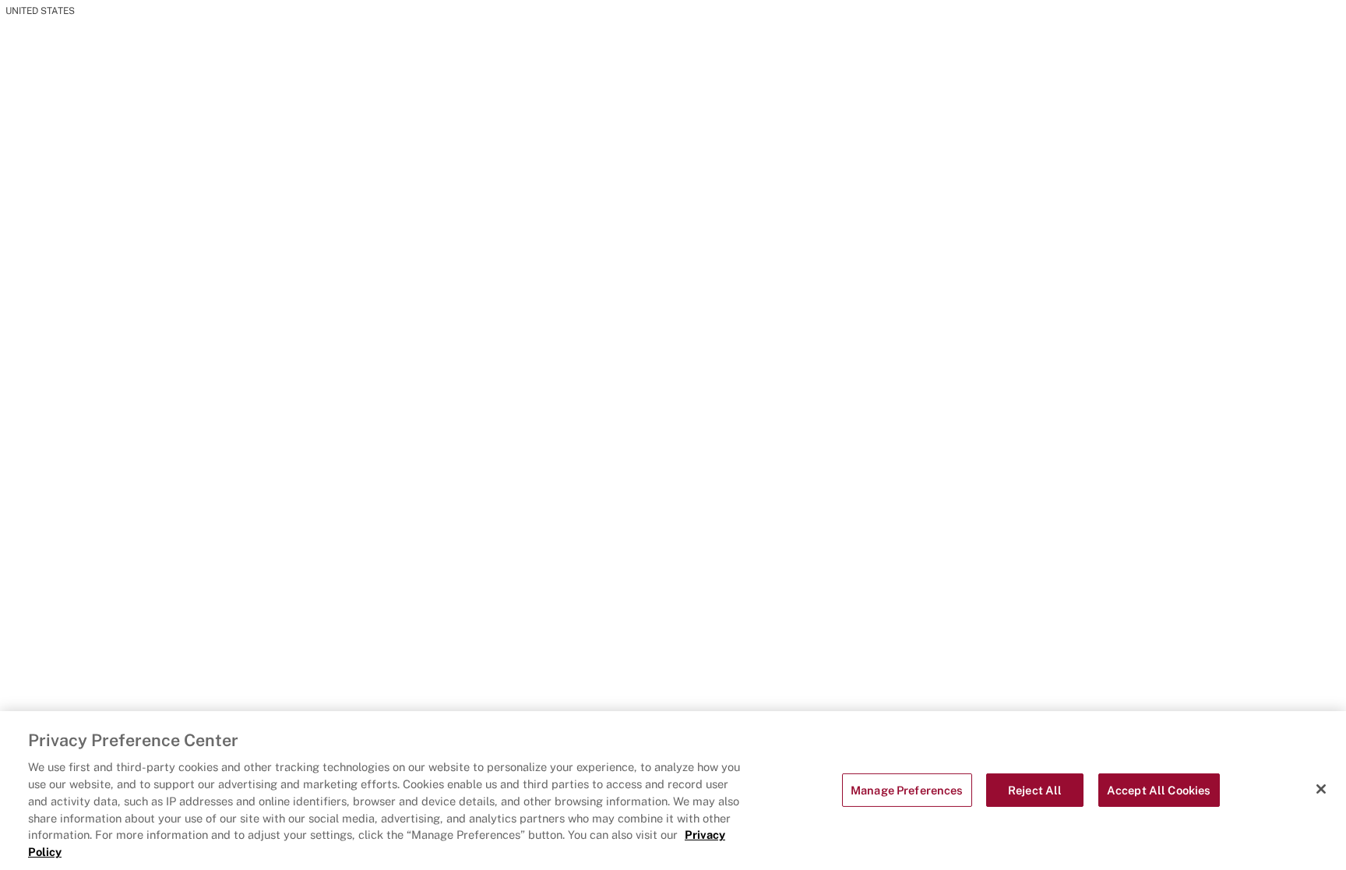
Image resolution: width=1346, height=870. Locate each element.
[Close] (1321, 789)
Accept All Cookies (1159, 790)
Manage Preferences (907, 790)
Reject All (1035, 790)
